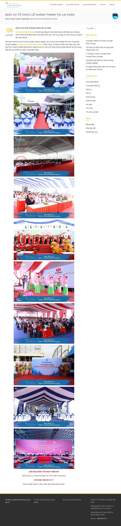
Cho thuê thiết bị (72, 4)
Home (7, 19)
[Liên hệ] (115, 15)
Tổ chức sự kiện (56, 4)
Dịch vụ (89, 89)
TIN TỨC (89, 108)
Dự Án (88, 93)
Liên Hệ (111, 4)
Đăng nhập (90, 124)
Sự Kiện (89, 104)
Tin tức (102, 4)
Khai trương (90, 97)
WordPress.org (91, 132)
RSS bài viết (90, 128)
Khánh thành (25, 19)
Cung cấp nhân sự (89, 4)
